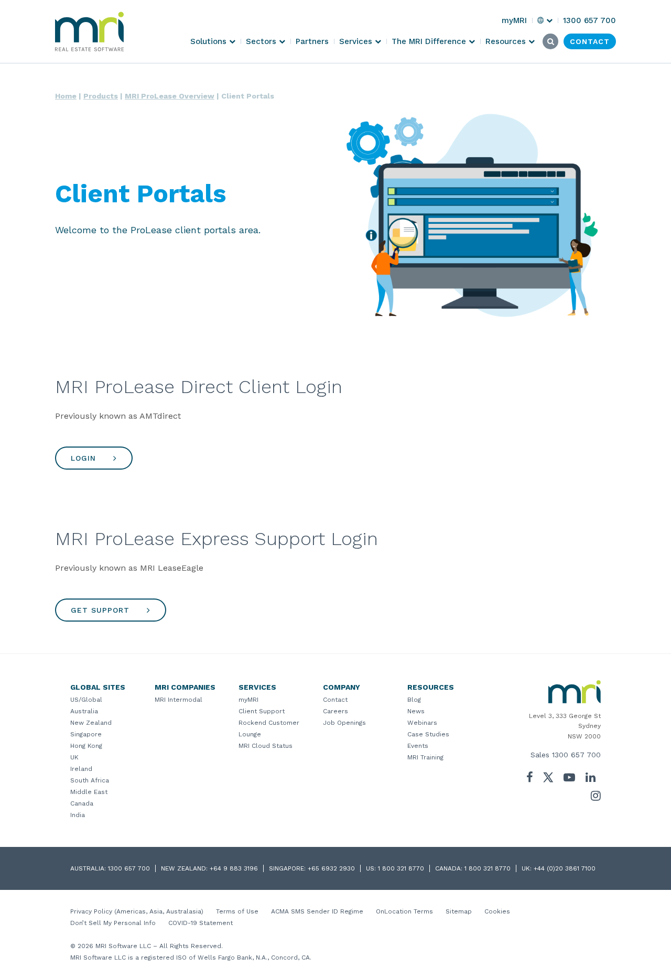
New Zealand (91, 722)
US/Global (86, 699)
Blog (414, 699)
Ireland (81, 769)
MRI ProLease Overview (169, 96)
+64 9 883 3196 (234, 868)
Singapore (86, 734)
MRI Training (425, 757)
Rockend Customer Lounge (269, 728)
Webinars (422, 722)
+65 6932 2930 (331, 868)
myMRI (248, 699)
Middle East (88, 792)
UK (74, 757)
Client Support (262, 711)
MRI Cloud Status (266, 745)
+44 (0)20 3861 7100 (565, 868)
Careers (335, 711)
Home (66, 96)
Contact (335, 699)
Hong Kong (86, 745)
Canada (81, 803)
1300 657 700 (576, 754)
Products (100, 96)
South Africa (89, 780)
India (77, 815)
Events (417, 745)
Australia (84, 711)
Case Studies (428, 734)
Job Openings (344, 722)
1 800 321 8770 (401, 868)
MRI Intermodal (178, 699)
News (416, 711)
